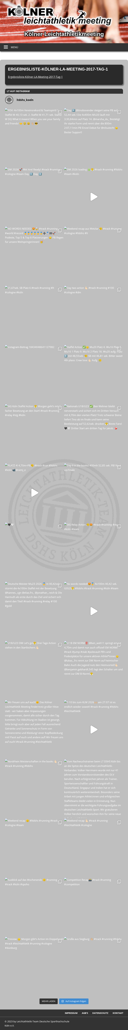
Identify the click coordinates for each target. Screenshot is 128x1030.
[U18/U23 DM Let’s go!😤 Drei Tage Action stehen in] (34, 670)
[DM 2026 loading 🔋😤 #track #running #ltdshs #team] (93, 196)
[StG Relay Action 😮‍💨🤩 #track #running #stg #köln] (93, 551)
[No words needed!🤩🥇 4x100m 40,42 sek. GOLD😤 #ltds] (93, 611)
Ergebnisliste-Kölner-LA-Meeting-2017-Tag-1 (35, 77)
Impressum (71, 1012)
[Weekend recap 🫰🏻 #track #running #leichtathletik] (93, 847)
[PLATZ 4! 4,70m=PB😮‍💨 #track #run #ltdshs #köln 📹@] (34, 492)
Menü (14, 47)
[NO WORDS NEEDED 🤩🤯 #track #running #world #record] (34, 255)
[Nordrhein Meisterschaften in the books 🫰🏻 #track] (34, 788)
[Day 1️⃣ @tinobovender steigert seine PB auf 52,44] (93, 137)
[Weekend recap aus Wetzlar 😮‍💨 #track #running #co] (93, 255)
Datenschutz (100, 1012)
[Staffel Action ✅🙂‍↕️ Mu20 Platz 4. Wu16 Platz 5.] (93, 374)
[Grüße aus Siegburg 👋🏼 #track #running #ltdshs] (93, 966)
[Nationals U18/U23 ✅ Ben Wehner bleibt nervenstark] (93, 433)
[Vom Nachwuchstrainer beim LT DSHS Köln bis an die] (93, 788)
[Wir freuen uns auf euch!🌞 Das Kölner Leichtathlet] (34, 729)
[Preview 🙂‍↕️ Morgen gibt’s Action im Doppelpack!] (34, 966)
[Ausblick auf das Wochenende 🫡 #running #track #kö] (34, 907)
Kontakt (118, 1012)
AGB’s (85, 1012)
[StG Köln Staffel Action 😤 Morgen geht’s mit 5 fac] (34, 433)
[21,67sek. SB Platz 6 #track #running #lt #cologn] (34, 315)
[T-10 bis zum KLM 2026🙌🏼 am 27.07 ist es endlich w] (93, 729)
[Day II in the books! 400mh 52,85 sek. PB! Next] (93, 492)
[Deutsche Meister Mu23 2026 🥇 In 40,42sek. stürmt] (34, 611)
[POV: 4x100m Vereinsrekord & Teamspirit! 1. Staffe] (34, 137)
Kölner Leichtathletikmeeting (64, 34)
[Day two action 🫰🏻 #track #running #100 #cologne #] (93, 315)
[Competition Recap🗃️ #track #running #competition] (93, 907)
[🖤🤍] (34, 551)
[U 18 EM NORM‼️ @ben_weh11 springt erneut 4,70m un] (93, 670)
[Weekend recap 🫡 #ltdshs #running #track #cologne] (34, 847)
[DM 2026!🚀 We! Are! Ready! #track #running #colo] (34, 196)
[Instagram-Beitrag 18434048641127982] (34, 374)
